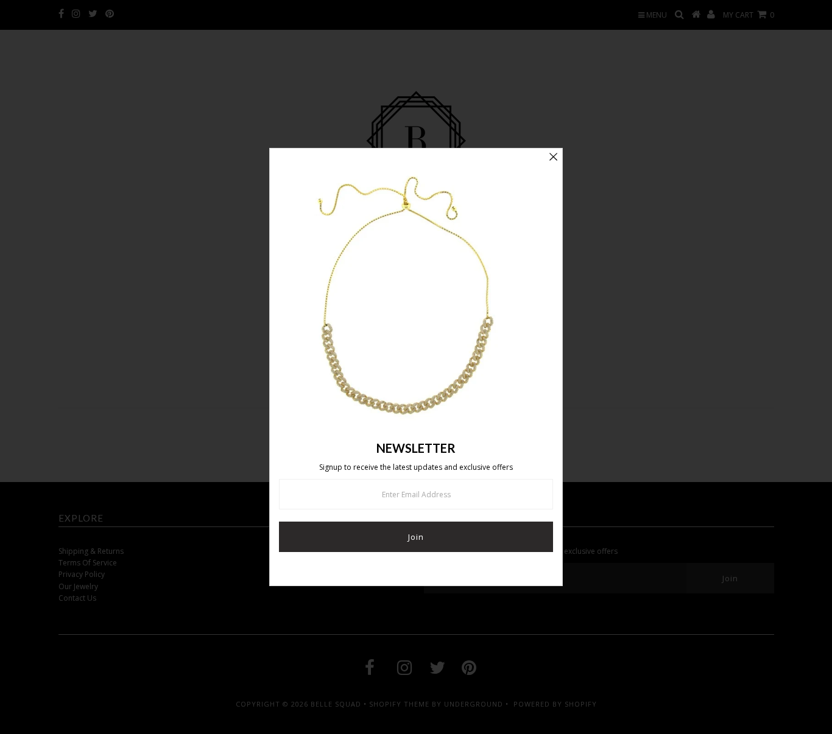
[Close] (553, 158)
